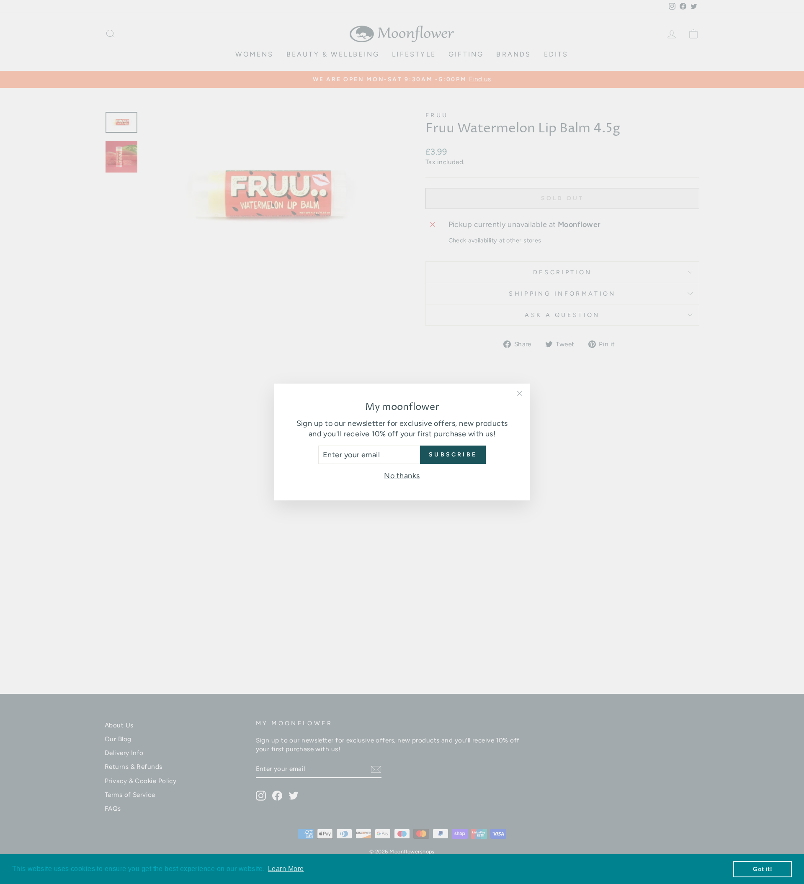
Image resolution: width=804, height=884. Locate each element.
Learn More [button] (286, 868)
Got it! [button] (762, 869)
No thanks (402, 475)
